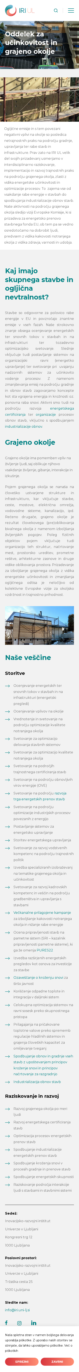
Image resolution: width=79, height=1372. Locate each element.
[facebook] (6, 1323)
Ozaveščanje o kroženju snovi (38, 978)
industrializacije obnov (23, 427)
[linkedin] (33, 1323)
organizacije (46, 415)
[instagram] (19, 1323)
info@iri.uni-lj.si (17, 1310)
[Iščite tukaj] (56, 10)
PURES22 (45, 950)
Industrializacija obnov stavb (37, 1082)
